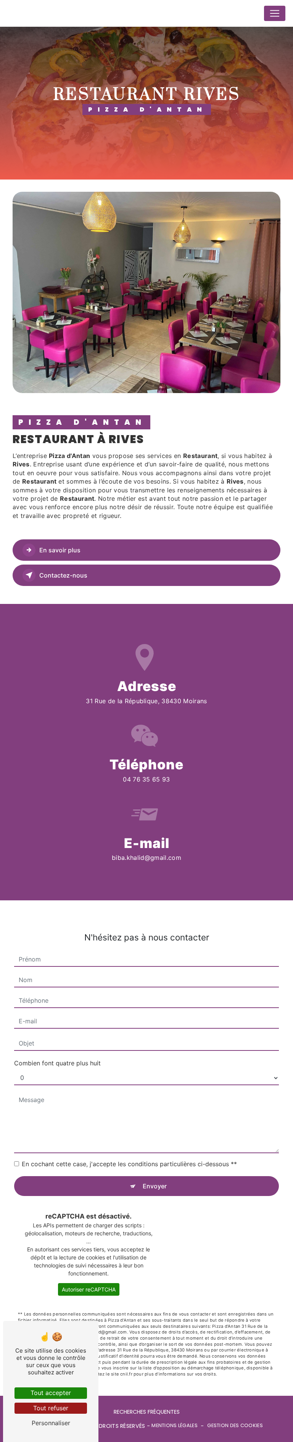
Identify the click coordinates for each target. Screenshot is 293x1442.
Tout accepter (51, 1393)
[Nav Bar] (274, 13)
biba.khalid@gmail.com (146, 857)
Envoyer (155, 1186)
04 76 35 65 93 (146, 779)
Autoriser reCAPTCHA (89, 1289)
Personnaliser (51, 1423)
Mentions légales (174, 1425)
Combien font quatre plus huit (57, 1063)
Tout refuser (50, 1408)
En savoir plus (59, 550)
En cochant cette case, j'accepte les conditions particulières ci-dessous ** (129, 1164)
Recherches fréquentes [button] (147, 1412)
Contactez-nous (63, 575)
